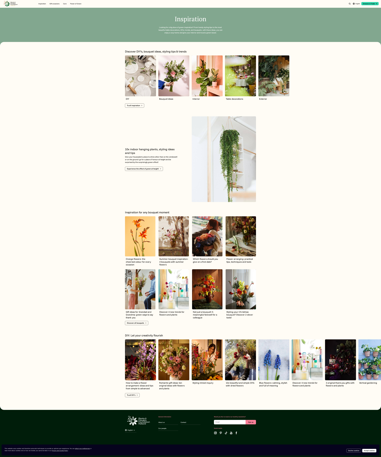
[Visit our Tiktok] (226, 432)
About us (161, 422)
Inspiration (42, 4)
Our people (162, 428)
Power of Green (75, 4)
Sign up (250, 422)
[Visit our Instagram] (215, 432)
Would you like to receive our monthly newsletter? (230, 417)
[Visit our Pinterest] (220, 432)
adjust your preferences (82, 448)
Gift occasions (55, 4)
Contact (183, 422)
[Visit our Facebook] (236, 432)
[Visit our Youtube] (231, 432)
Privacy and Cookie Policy (60, 450)
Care (64, 4)
